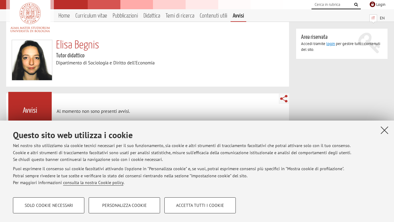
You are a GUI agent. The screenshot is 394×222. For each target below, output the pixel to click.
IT (373, 18)
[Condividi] (284, 99)
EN (382, 18)
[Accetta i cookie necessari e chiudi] (384, 130)
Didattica (151, 16)
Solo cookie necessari (49, 205)
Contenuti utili (213, 16)
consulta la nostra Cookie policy (93, 182)
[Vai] (356, 4)
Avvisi (238, 16)
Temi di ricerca (180, 16)
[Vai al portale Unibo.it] (30, 17)
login (330, 43)
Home (64, 16)
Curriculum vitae (91, 16)
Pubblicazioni (125, 16)
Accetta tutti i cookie (200, 205)
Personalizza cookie (124, 205)
